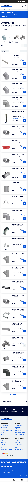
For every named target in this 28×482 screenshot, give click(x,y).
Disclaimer (3, 472)
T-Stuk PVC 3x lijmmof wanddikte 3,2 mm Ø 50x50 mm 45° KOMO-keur (18, 381)
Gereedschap (4, 427)
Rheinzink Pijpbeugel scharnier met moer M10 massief (18, 310)
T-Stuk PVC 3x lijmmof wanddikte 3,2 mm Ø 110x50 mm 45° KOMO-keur (18, 254)
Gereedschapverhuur (19, 434)
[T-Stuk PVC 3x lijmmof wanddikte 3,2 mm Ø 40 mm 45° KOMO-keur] (6, 273)
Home (2, 10)
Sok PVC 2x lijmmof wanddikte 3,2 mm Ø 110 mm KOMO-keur (18, 155)
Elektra (2, 434)
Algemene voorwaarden (6, 449)
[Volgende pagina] (25, 45)
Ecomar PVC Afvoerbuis (15, 56)
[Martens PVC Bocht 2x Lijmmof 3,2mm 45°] (6, 76)
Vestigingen (17, 442)
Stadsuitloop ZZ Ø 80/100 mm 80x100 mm (18, 324)
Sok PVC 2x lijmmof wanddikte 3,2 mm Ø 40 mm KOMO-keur (18, 127)
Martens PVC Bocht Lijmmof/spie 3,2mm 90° (18, 211)
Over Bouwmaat (18, 440)
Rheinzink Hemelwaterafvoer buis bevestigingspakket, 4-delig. (18, 239)
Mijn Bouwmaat (18, 444)
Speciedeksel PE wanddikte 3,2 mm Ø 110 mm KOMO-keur (18, 141)
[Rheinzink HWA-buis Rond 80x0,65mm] (6, 117)
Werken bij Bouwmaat (6, 470)
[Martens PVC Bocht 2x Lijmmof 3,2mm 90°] (6, 104)
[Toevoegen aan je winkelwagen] (24, 134)
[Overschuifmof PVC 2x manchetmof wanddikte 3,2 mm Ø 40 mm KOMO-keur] (6, 358)
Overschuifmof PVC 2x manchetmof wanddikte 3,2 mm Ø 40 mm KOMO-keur (18, 353)
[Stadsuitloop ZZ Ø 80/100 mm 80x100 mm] (6, 329)
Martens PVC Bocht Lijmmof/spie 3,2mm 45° (18, 84)
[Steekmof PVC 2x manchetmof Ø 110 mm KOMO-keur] (6, 188)
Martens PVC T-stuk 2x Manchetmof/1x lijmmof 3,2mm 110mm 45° (18, 169)
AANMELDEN (4, 16)
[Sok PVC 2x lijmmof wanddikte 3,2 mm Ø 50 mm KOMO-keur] (6, 301)
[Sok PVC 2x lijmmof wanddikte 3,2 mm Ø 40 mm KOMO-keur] (6, 133)
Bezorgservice (18, 427)
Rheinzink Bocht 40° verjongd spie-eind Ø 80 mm (18, 225)
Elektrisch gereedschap (6, 430)
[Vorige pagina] (22, 45)
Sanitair (7, 10)
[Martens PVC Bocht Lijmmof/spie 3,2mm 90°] (6, 216)
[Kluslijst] (22, 6)
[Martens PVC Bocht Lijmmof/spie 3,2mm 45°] (6, 90)
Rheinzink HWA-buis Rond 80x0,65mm (18, 112)
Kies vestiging (23, 60)
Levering (3, 444)
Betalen (3, 446)
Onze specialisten (19, 449)
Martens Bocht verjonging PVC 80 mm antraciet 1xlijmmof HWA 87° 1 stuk (18, 367)
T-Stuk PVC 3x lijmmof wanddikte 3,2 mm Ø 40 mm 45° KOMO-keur (18, 268)
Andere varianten (15, 61)
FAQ (2, 440)
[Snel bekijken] (24, 64)
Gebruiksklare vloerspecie (20, 432)
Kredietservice (18, 430)
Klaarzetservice (18, 425)
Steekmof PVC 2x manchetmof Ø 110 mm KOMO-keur (17, 183)
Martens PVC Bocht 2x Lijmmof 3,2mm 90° (18, 98)
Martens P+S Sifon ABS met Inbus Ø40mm (18, 338)
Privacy (24, 470)
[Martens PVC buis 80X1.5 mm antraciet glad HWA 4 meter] (6, 287)
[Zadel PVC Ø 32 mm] (6, 202)
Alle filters (4, 51)
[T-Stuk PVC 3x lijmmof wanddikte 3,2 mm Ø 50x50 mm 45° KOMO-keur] (6, 386)
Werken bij (17, 447)
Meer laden (13, 394)
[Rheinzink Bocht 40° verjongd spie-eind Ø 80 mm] (6, 230)
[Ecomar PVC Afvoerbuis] (6, 62)
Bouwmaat (24, 475)
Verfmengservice (18, 428)
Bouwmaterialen (4, 425)
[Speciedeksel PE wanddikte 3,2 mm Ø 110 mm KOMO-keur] (6, 147)
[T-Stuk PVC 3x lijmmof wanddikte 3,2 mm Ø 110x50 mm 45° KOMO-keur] (6, 259)
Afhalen (3, 447)
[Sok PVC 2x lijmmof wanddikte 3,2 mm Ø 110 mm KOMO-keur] (6, 161)
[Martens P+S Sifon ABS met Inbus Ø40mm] (6, 343)
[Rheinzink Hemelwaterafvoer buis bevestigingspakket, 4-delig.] (6, 244)
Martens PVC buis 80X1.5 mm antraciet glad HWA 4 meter (18, 282)
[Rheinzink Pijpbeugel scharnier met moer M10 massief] (6, 315)
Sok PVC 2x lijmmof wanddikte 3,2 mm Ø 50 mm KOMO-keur (18, 296)
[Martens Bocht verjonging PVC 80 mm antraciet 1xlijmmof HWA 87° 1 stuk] (6, 372)
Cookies (8, 472)
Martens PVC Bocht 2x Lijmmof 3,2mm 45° (18, 70)
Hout (2, 428)
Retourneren (4, 442)
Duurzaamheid (18, 446)
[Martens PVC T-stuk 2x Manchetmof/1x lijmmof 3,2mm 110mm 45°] (6, 174)
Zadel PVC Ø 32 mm (17, 196)
